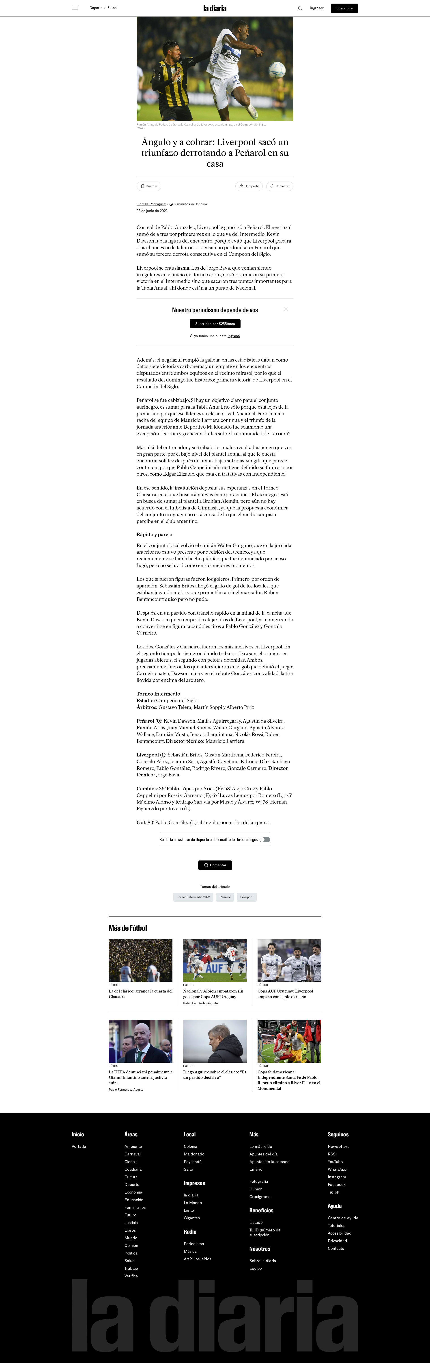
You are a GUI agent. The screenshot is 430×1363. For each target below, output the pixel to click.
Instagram (337, 1176)
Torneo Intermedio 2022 (193, 897)
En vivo (255, 1169)
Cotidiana (133, 1169)
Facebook (337, 1184)
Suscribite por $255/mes (215, 324)
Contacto (336, 1248)
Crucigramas (260, 1196)
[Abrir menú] (75, 8)
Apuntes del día (263, 1154)
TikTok (333, 1192)
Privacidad (337, 1240)
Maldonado (194, 1154)
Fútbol (113, 8)
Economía (133, 1192)
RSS (331, 1154)
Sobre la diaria (262, 1260)
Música (190, 1251)
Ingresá (234, 336)
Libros (130, 1230)
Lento (189, 1210)
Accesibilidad (340, 1233)
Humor (255, 1189)
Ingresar (317, 8)
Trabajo (131, 1268)
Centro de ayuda (343, 1218)
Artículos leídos (197, 1259)
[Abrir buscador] (300, 8)
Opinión (131, 1245)
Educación (134, 1199)
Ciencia (131, 1161)
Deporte (96, 8)
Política (131, 1253)
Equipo (255, 1268)
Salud (130, 1260)
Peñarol (225, 897)
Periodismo (194, 1243)
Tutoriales (336, 1225)
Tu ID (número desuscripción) (265, 1232)
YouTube (335, 1161)
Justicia (131, 1222)
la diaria (191, 1195)
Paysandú (193, 1161)
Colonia (190, 1146)
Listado (256, 1222)
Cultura (131, 1176)
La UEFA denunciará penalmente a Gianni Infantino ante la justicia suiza (140, 1078)
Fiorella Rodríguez (151, 204)
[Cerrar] (286, 310)
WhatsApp (337, 1169)
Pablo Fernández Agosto (200, 1003)
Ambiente (133, 1146)
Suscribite (344, 8)
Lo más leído (260, 1146)
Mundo (131, 1237)
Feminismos (135, 1207)
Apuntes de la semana (269, 1161)
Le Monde (193, 1202)
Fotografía (258, 1181)
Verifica (131, 1276)
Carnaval (133, 1154)
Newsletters (338, 1146)
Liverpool (246, 897)
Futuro (130, 1215)
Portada (79, 1146)
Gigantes (192, 1218)
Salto (188, 1169)
